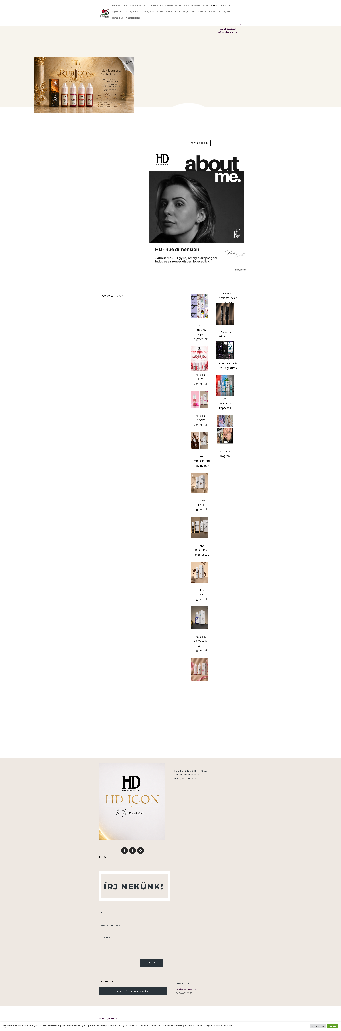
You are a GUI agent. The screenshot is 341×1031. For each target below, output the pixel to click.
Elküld (151, 963)
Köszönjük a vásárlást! (152, 12)
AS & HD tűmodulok (226, 334)
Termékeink (117, 18)
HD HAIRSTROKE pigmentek (202, 550)
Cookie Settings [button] (317, 1026)
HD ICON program (225, 454)
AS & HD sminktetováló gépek (228, 298)
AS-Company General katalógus (166, 5)
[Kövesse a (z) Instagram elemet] (140, 850)
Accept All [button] (332, 1026)
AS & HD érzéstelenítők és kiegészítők (228, 363)
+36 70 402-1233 (183, 993)
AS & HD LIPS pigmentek (201, 379)
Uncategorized (133, 18)
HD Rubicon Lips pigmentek (201, 332)
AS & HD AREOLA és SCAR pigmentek (201, 643)
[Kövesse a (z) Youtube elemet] (105, 857)
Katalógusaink (131, 12)
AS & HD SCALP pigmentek (201, 505)
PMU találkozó (199, 12)
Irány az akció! (199, 143)
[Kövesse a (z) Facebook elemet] (124, 850)
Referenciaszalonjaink (219, 12)
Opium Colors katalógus (177, 12)
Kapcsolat (116, 12)
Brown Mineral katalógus (196, 5)
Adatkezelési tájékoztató (136, 5)
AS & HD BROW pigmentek (201, 420)
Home (214, 5)
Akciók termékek (112, 295)
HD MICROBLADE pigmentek (202, 461)
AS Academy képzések (225, 403)
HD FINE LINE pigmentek (201, 594)
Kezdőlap (116, 5)
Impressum (225, 5)
